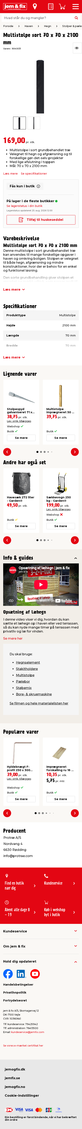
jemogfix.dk (15, 1069)
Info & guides (18, 558)
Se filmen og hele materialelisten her (39, 703)
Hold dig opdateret (19, 961)
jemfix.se (12, 1078)
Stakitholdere (27, 669)
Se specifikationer (34, 173)
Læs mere (10, 173)
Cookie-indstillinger (22, 1095)
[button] (37, 452)
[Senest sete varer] (77, 48)
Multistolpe (25, 675)
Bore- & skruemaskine (34, 694)
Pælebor (23, 681)
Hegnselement (28, 662)
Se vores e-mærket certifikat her (23, 1045)
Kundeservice (15, 931)
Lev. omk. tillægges (19, 421)
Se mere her (12, 638)
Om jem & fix (14, 946)
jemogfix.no (15, 1087)
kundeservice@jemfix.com (27, 1032)
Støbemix (24, 688)
